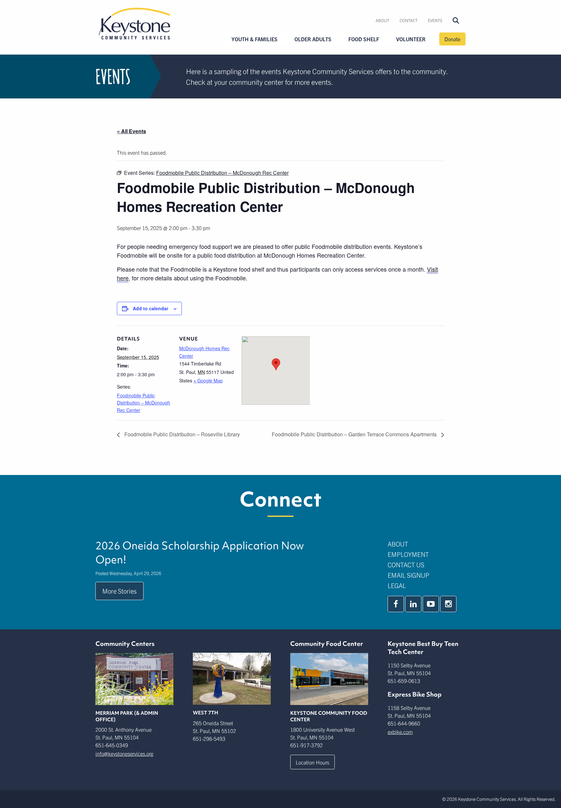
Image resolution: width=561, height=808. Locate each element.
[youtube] (431, 604)
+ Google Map (208, 380)
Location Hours (312, 762)
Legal (397, 585)
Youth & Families (254, 39)
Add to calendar (150, 308)
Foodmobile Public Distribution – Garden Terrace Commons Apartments (355, 434)
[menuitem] (382, 20)
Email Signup (408, 575)
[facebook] (396, 604)
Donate (452, 39)
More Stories (119, 591)
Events (435, 20)
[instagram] (448, 604)
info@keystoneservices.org (124, 753)
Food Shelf (363, 39)
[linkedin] (413, 604)
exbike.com (400, 731)
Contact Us (406, 564)
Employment (408, 554)
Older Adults (312, 39)
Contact (409, 20)
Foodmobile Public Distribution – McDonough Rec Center (143, 402)
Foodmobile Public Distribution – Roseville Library (181, 434)
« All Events (131, 131)
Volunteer (411, 39)
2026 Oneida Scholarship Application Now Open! (199, 552)
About (382, 20)
